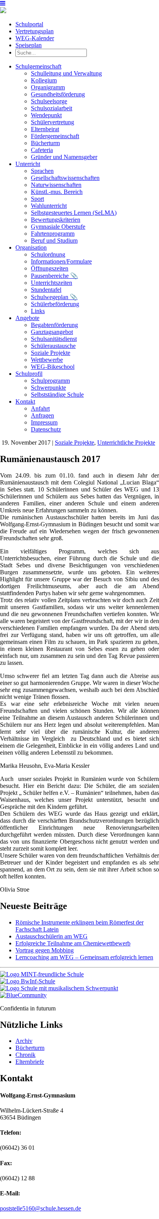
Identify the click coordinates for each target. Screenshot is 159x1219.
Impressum (44, 422)
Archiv (23, 1041)
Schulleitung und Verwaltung (66, 73)
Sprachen (42, 171)
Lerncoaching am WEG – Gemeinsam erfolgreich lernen (84, 957)
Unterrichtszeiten (51, 282)
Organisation (31, 247)
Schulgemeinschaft (38, 66)
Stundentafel (46, 289)
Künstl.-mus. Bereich (57, 191)
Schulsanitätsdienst (54, 339)
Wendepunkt (46, 115)
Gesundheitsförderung (58, 94)
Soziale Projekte (50, 352)
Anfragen (42, 415)
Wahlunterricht (49, 205)
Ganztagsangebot (52, 332)
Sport (37, 198)
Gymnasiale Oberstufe (58, 226)
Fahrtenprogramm (52, 233)
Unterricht (27, 164)
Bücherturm (45, 143)
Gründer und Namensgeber (64, 157)
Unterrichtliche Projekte (126, 442)
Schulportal (29, 24)
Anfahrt (40, 408)
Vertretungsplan (34, 31)
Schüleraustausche (53, 345)
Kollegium (44, 80)
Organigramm (48, 87)
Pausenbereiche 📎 (54, 275)
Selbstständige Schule (57, 394)
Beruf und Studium (54, 240)
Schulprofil (28, 373)
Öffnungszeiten (49, 268)
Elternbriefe (29, 1061)
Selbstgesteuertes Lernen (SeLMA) (74, 212)
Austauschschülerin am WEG (51, 936)
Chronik (25, 1054)
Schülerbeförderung (55, 304)
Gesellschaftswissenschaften (65, 178)
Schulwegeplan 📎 (54, 297)
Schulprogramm (50, 380)
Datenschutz (46, 429)
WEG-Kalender (34, 38)
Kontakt (25, 401)
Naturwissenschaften (56, 184)
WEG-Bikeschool (52, 366)
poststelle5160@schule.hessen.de (40, 1208)
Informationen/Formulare (61, 261)
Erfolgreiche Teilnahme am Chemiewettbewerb (72, 943)
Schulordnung (48, 254)
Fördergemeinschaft (55, 136)
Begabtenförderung (54, 325)
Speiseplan (28, 45)
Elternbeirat (45, 129)
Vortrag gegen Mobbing (44, 950)
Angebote (27, 318)
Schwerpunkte (48, 387)
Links (38, 311)
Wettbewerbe (47, 359)
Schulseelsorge (49, 101)
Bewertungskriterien (55, 219)
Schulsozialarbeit (51, 108)
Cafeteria (42, 150)
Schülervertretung (52, 122)
